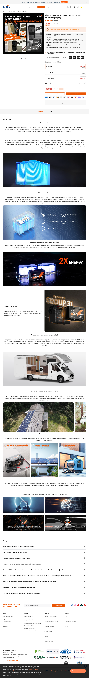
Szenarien (56, 7)
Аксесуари (5, 626)
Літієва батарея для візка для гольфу (32, 623)
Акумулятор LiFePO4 (8, 619)
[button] (85, 7)
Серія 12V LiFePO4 (12, 11)
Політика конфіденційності (10, 671)
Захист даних (47, 634)
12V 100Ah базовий (22, 11)
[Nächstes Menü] (70, 7)
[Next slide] (41, 33)
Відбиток (46, 636)
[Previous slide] (5, 33)
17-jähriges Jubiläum (31, 7)
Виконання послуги (48, 629)
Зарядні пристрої (7, 621)
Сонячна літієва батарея (29, 625)
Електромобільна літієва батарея (31, 630)
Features (40, 111)
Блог (66, 624)
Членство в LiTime (69, 619)
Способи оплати (48, 631)
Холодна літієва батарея (29, 628)
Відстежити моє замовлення (50, 616)
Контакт (67, 626)
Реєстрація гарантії (48, 624)
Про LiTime (67, 616)
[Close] (86, 2)
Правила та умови (48, 639)
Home (18, 7)
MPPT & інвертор (7, 624)
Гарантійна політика (49, 626)
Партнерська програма (70, 621)
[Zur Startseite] (10, 6)
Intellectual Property (49, 641)
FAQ (51, 111)
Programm (49, 7)
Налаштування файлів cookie (59, 671)
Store (22, 7)
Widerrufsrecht (48, 644)
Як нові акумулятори (8, 629)
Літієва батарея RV (28, 616)
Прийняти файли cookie (78, 671)
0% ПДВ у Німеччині (8, 616)
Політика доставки (48, 619)
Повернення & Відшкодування (51, 621)
